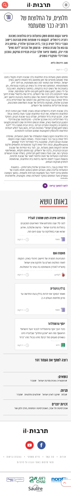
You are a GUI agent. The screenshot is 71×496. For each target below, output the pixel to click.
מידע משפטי (33, 457)
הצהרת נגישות (14, 457)
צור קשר (50, 457)
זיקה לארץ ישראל (50, 394)
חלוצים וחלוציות (31, 394)
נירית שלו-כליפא (57, 63)
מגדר (32, 380)
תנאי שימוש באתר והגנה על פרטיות (35, 462)
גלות (63, 394)
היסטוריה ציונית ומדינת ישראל (52, 380)
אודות (63, 457)
